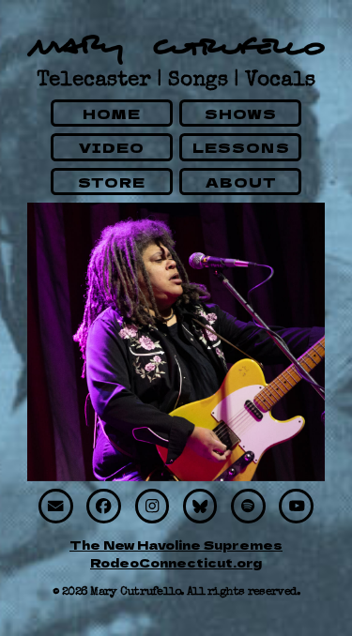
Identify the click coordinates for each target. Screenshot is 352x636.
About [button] (242, 181)
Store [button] (112, 181)
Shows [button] (241, 113)
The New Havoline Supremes (176, 544)
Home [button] (112, 113)
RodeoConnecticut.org (176, 562)
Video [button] (112, 147)
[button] (55, 506)
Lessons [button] (241, 147)
